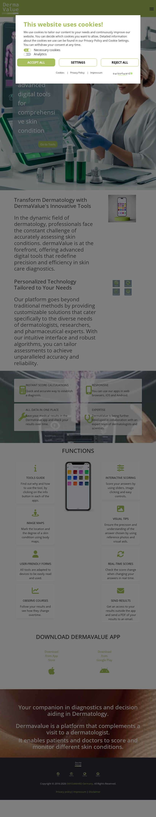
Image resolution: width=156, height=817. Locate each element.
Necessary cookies (47, 49)
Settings (78, 62)
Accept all (36, 62)
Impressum (96, 72)
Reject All (120, 62)
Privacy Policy (77, 72)
